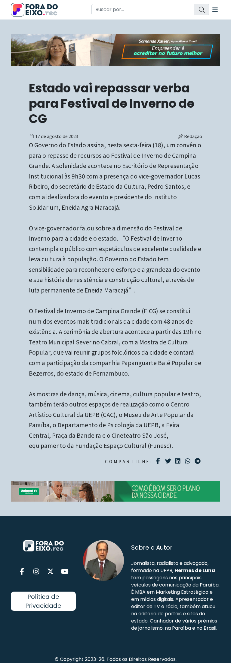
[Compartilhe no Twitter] (169, 461)
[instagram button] (36, 571)
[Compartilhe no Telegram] (198, 461)
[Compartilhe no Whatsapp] (188, 460)
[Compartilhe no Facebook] (159, 461)
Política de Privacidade (43, 601)
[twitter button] (50, 571)
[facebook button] (22, 571)
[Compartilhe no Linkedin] (178, 461)
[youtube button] (65, 571)
